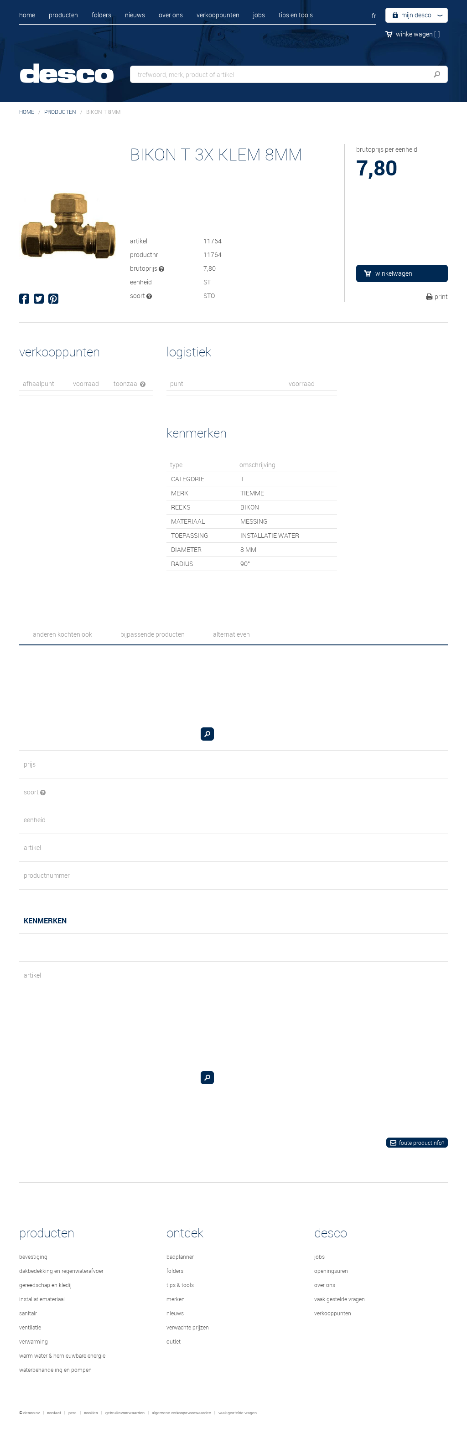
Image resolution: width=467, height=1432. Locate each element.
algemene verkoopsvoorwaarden (181, 1413)
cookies (91, 1413)
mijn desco (415, 14)
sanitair (28, 1313)
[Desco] (76, 67)
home (27, 14)
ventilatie (30, 1327)
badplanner (180, 1256)
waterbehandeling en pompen (55, 1369)
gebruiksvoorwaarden (125, 1413)
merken (175, 1299)
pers (72, 1413)
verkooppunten (218, 14)
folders (101, 14)
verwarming (33, 1341)
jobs (259, 14)
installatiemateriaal (42, 1299)
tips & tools (180, 1284)
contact (54, 1413)
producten (63, 14)
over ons (171, 14)
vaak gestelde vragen (339, 1299)
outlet (173, 1341)
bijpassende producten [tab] (152, 634)
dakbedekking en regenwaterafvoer (61, 1270)
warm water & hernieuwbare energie (62, 1355)
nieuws (135, 14)
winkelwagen (417, 34)
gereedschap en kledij (45, 1284)
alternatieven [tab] (231, 634)
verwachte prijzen (187, 1327)
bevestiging (33, 1256)
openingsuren (331, 1270)
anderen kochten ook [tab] (62, 634)
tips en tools (296, 14)
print (441, 296)
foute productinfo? (421, 1142)
